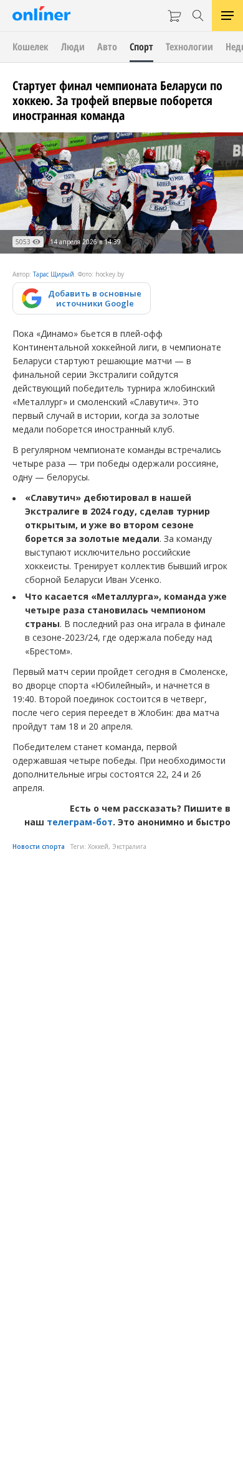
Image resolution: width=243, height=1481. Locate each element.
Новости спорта (38, 846)
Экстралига (129, 846)
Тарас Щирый (53, 274)
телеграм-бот (80, 822)
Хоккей (98, 846)
